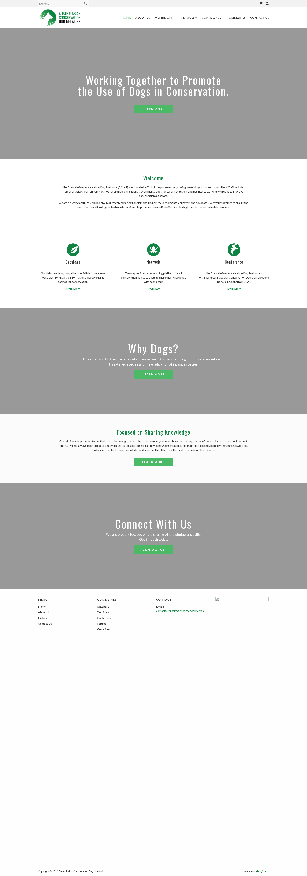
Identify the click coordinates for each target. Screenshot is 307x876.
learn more (153, 109)
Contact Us (259, 17)
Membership (164, 17)
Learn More (153, 374)
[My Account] (267, 3)
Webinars (103, 612)
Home (126, 17)
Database (103, 606)
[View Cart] (261, 3)
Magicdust (263, 871)
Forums (101, 623)
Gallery (42, 618)
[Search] (85, 3)
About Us (142, 17)
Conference (211, 17)
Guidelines (237, 17)
